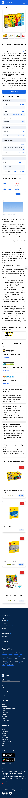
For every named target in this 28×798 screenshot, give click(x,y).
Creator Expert (6, 641)
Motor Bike (17, 661)
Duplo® (4, 628)
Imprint (4, 696)
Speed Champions (6, 626)
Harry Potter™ (5, 633)
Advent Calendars (10, 652)
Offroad (22, 661)
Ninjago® (4, 636)
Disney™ (4, 620)
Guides (3, 729)
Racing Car (18, 652)
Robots (16, 658)
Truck (4, 664)
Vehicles (10, 655)
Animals (16, 655)
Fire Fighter (5, 661)
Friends (4, 644)
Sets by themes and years (8, 708)
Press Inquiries (6, 692)
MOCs (3, 743)
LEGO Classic (22, 52)
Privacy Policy (5, 694)
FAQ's (3, 688)
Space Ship (10, 658)
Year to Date (23, 194)
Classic (22, 108)
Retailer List (5, 712)
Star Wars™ (5, 623)
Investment (5, 731)
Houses (10, 661)
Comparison (5, 737)
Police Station (22, 658)
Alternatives (5, 739)
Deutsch (9, 763)
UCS (23, 652)
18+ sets (4, 714)
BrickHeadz (5, 631)
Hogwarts (4, 655)
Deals (3, 704)
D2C (3, 652)
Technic (4, 638)
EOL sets (4, 718)
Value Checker (5, 720)
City (3, 618)
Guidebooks (5, 733)
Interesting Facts (6, 741)
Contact (4, 690)
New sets (4, 716)
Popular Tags (7, 649)
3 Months (13, 194)
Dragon (4, 658)
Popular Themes (8, 612)
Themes (4, 710)
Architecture (5, 615)
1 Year (18, 194)
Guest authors (5, 686)
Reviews (4, 735)
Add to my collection (14, 92)
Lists (3, 745)
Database (4, 706)
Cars (21, 655)
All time (24, 197)
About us (4, 684)
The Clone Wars (10, 664)
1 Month (7, 194)
